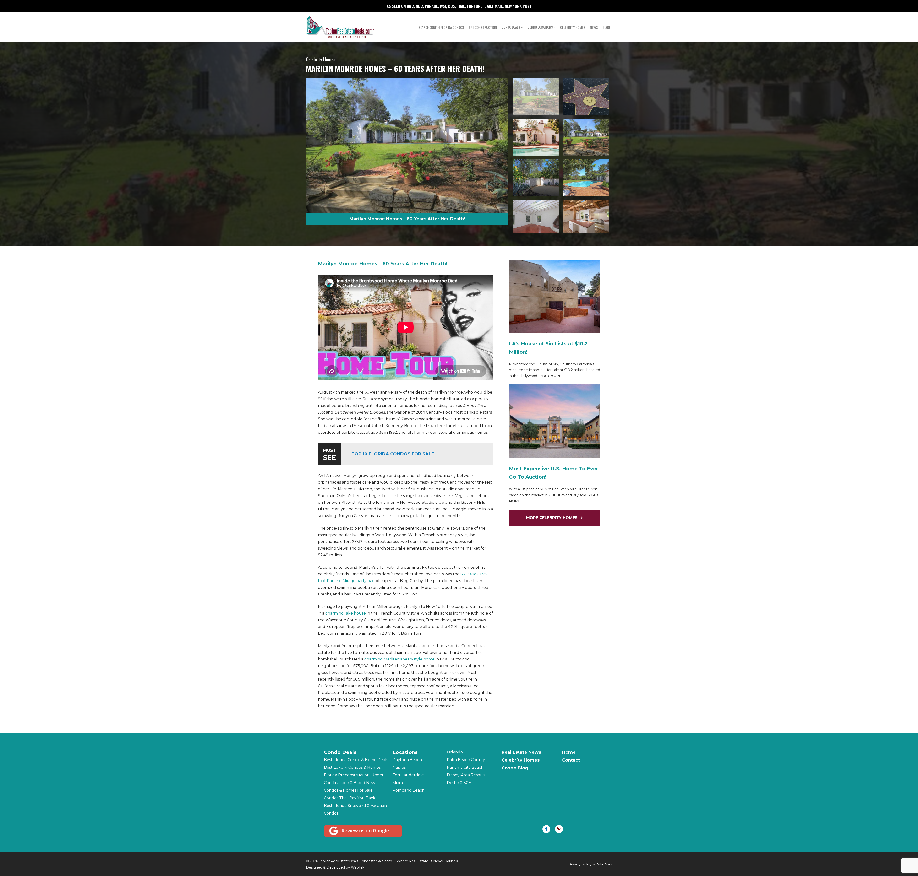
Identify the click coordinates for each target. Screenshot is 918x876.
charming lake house (345, 613)
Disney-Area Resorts (466, 775)
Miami (398, 782)
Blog (606, 27)
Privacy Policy (580, 864)
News (594, 27)
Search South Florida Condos (441, 27)
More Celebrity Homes (552, 517)
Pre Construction (483, 27)
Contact (571, 760)
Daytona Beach (407, 759)
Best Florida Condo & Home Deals (356, 759)
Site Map (604, 864)
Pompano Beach (409, 790)
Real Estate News (521, 752)
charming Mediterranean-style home (399, 659)
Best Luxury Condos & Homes (352, 767)
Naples (399, 767)
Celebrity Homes (572, 27)
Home (569, 752)
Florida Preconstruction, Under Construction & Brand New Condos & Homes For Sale (354, 783)
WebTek (357, 867)
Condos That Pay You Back (349, 798)
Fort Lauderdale (408, 775)
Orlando (455, 752)
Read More (550, 376)
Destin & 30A (459, 782)
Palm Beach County (466, 759)
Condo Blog (515, 768)
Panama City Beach (465, 767)
